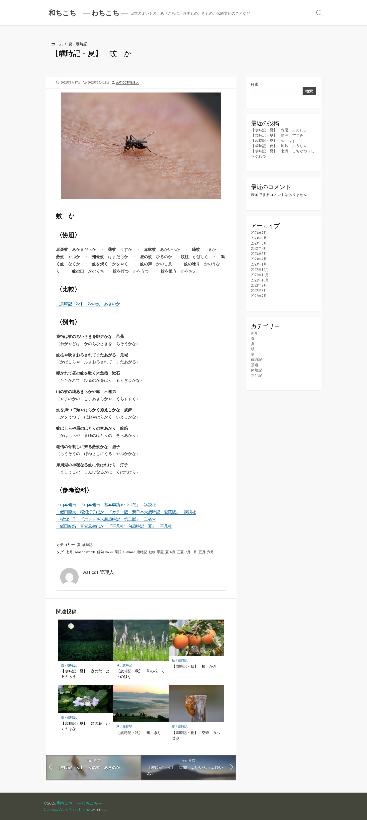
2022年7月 (259, 295)
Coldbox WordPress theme (67, 809)
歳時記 (81, 43)
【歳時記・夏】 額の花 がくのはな (85, 726)
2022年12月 (260, 269)
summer (129, 552)
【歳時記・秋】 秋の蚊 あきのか (88, 303)
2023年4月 (259, 248)
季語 (118, 552)
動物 (152, 552)
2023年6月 (259, 238)
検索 (254, 84)
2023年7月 (259, 232)
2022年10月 (260, 280)
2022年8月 (259, 290)
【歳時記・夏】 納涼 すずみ (277, 135)
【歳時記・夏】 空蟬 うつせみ (196, 735)
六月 (210, 552)
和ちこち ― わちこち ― (79, 803)
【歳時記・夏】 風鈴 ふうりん (279, 145)
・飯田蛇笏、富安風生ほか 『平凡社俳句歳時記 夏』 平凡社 (114, 526)
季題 (160, 552)
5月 (194, 552)
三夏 (180, 552)
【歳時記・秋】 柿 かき (194, 666)
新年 (254, 333)
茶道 (254, 365)
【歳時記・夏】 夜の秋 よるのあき (85, 674)
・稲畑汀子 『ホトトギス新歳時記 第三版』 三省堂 (106, 519)
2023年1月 (259, 264)
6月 (172, 552)
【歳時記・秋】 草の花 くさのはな (140, 674)
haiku (109, 552)
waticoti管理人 (127, 82)
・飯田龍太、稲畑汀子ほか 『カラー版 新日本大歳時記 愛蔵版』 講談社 (126, 511)
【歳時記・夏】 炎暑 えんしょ (279, 130)
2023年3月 (259, 253)
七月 (69, 552)
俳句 (100, 552)
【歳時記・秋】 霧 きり (138, 732)
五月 (201, 552)
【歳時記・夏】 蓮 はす (273, 140)
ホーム (57, 43)
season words (85, 552)
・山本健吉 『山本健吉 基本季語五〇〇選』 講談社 (106, 504)
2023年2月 (259, 259)
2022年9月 (259, 285)
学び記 (256, 375)
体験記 (256, 370)
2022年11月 (260, 275)
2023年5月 (259, 243)
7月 (187, 552)
